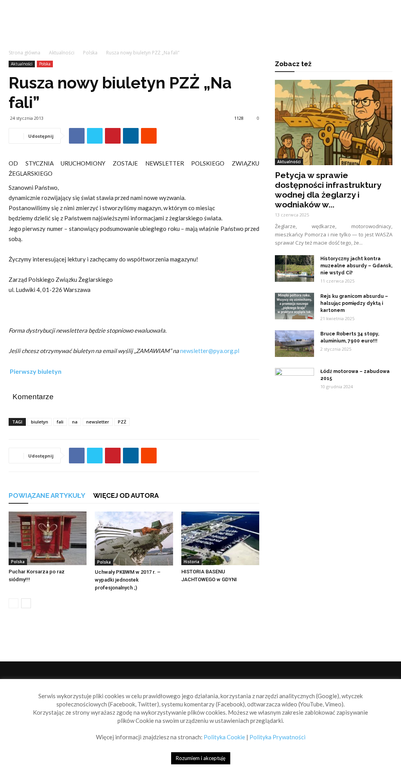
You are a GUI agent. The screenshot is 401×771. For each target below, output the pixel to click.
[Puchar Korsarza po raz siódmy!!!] (48, 538)
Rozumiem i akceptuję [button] (201, 758)
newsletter (97, 422)
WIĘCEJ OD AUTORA (126, 495)
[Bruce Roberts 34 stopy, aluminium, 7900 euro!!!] (294, 343)
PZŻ (122, 422)
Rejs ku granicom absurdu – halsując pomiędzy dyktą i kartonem (354, 303)
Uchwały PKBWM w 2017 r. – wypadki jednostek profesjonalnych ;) (128, 580)
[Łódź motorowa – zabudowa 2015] (294, 381)
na (75, 422)
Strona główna (24, 52)
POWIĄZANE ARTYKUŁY (47, 495)
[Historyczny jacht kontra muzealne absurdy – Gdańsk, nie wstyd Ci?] (294, 268)
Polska (90, 52)
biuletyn (39, 422)
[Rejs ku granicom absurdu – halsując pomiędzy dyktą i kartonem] (294, 306)
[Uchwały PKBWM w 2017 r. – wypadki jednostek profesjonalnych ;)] (134, 539)
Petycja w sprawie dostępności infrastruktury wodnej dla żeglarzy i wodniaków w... (328, 189)
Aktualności (61, 52)
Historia (191, 561)
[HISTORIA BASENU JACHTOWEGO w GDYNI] (220, 538)
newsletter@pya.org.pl (209, 350)
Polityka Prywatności (277, 736)
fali (60, 422)
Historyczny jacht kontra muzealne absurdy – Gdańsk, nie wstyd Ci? (356, 266)
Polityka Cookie (224, 736)
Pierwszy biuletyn (35, 371)
